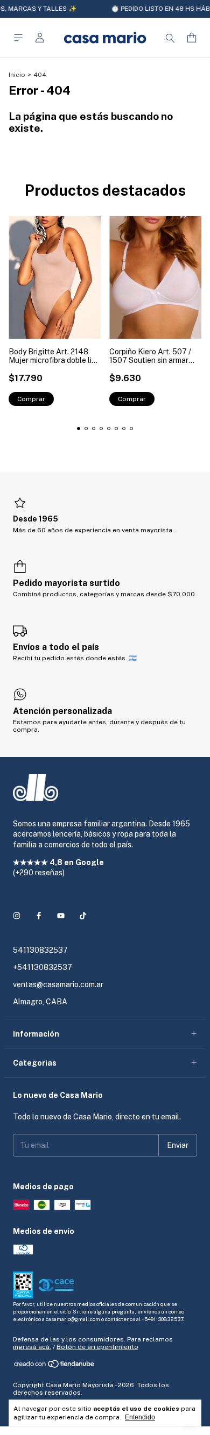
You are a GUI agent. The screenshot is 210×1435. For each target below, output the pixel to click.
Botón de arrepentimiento (97, 1347)
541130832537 (40, 950)
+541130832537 (42, 967)
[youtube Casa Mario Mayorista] (61, 915)
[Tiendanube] (54, 1366)
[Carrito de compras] (191, 38)
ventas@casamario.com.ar (58, 984)
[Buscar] (170, 37)
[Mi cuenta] (39, 38)
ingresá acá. (32, 1347)
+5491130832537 (162, 1319)
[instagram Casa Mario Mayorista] (16, 915)
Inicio (17, 74)
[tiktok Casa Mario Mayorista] (83, 915)
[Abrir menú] (18, 38)
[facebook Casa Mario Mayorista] (39, 915)
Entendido (140, 1417)
